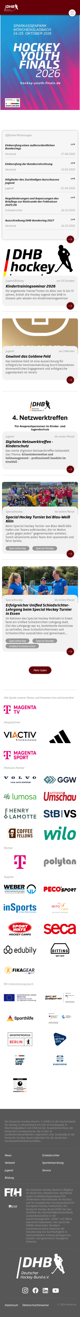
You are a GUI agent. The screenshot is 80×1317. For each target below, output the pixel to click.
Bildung (9, 1177)
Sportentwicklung (52, 1162)
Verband (10, 1162)
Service (46, 1170)
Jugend (9, 1170)
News (8, 1155)
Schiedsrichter (50, 1155)
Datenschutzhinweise (35, 1305)
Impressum (11, 1305)
